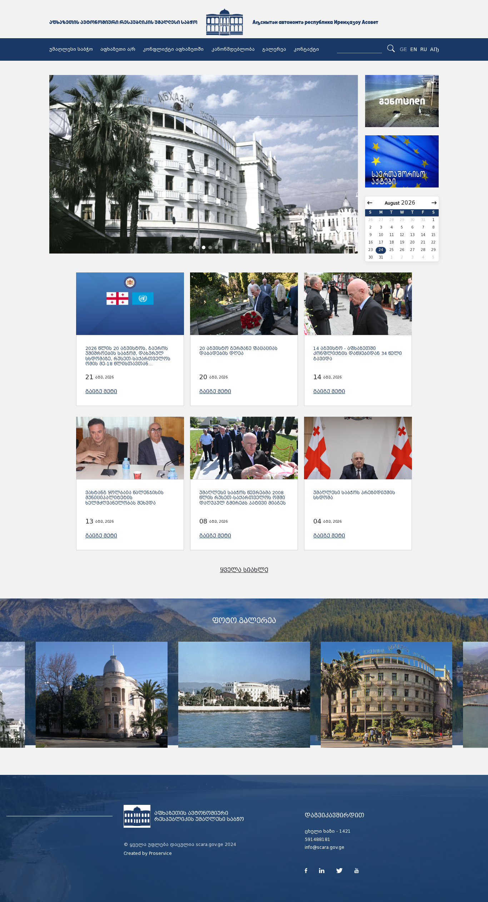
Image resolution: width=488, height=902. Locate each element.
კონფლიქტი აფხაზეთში (173, 49)
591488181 (317, 839)
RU (423, 49)
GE (403, 49)
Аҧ (434, 49)
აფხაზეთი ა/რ (117, 49)
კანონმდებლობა (233, 49)
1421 (345, 831)
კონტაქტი (306, 49)
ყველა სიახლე (244, 570)
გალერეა (274, 49)
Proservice (160, 853)
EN (413, 49)
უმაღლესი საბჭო (71, 49)
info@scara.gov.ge (324, 847)
